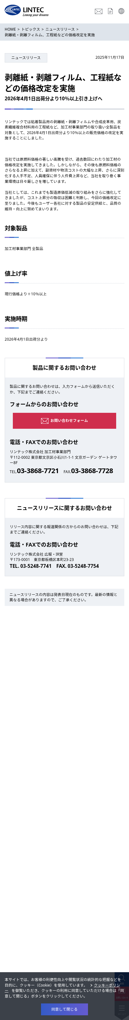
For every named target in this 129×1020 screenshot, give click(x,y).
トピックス (30, 29)
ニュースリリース (60, 29)
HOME (10, 29)
